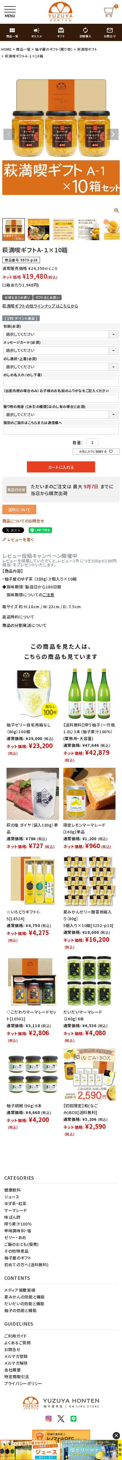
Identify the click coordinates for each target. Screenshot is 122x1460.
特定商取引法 (16, 1376)
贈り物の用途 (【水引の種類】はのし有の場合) (44, 406)
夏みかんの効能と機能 (24, 1297)
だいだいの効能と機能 (24, 1303)
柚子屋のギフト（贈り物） (54, 49)
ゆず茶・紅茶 (15, 1203)
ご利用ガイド (15, 1336)
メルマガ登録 (16, 1356)
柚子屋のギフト (17, 1258)
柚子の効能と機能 (20, 1310)
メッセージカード (22, 342)
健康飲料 (12, 1190)
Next (113, 134)
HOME (6, 49)
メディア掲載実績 (19, 1290)
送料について (19, 509)
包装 (12, 326)
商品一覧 (23, 49)
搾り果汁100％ (18, 1224)
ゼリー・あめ (15, 1237)
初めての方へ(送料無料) (26, 1264)
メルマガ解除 (16, 1363)
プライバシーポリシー (23, 1383)
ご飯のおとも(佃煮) (21, 1244)
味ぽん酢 (12, 1217)
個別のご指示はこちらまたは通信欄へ (32, 422)
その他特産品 (16, 1251)
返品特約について (18, 617)
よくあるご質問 (17, 1342)
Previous (9, 134)
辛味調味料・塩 (17, 1230)
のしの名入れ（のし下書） (23, 374)
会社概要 (12, 1370)
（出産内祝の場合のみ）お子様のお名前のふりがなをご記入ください (56, 390)
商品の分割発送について (24, 625)
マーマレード (15, 1210)
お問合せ (12, 1349)
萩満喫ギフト (87, 49)
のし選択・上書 (20, 358)
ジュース (12, 1196)
